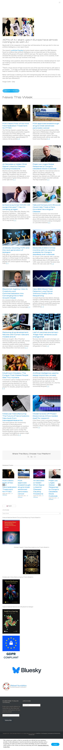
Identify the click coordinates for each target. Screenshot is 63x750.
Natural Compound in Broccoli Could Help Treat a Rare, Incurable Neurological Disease (46, 208)
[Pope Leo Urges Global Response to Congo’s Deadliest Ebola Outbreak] (47, 154)
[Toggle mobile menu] (60, 2)
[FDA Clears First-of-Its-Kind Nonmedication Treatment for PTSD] (16, 113)
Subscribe (8, 720)
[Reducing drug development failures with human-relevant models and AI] (16, 322)
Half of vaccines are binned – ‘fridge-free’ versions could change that (46, 334)
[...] (18, 139)
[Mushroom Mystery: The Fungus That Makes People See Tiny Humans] (16, 362)
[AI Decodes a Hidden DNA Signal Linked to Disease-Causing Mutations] (16, 154)
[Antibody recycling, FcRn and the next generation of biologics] (16, 237)
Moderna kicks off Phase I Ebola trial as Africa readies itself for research (45, 416)
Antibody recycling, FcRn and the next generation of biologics (15, 250)
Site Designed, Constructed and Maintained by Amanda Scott (44, 734)
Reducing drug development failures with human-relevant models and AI (15, 334)
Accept (55, 744)
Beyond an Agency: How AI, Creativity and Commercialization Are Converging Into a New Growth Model (15, 293)
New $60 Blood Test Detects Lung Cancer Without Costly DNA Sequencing (43, 292)
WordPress (38, 733)
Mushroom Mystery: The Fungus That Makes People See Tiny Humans (15, 375)
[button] (3, 485)
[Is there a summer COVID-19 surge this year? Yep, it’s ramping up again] (16, 194)
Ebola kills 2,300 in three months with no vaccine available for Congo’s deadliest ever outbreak (44, 251)
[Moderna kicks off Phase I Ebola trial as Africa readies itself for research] (47, 403)
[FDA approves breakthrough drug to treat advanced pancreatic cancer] (47, 113)
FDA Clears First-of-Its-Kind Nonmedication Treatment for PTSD (15, 125)
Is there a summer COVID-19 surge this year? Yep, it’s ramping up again (16, 207)
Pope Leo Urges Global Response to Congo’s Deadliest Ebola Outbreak (44, 166)
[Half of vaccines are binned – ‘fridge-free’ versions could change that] (47, 322)
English (10, 506)
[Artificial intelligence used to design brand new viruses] (47, 362)
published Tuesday (17, 50)
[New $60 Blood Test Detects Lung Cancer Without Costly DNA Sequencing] (47, 278)
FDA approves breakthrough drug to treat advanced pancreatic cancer (46, 125)
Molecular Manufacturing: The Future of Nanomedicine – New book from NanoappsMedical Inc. (16, 417)
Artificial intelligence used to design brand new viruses (45, 374)
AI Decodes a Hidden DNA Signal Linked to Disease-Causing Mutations (14, 166)
